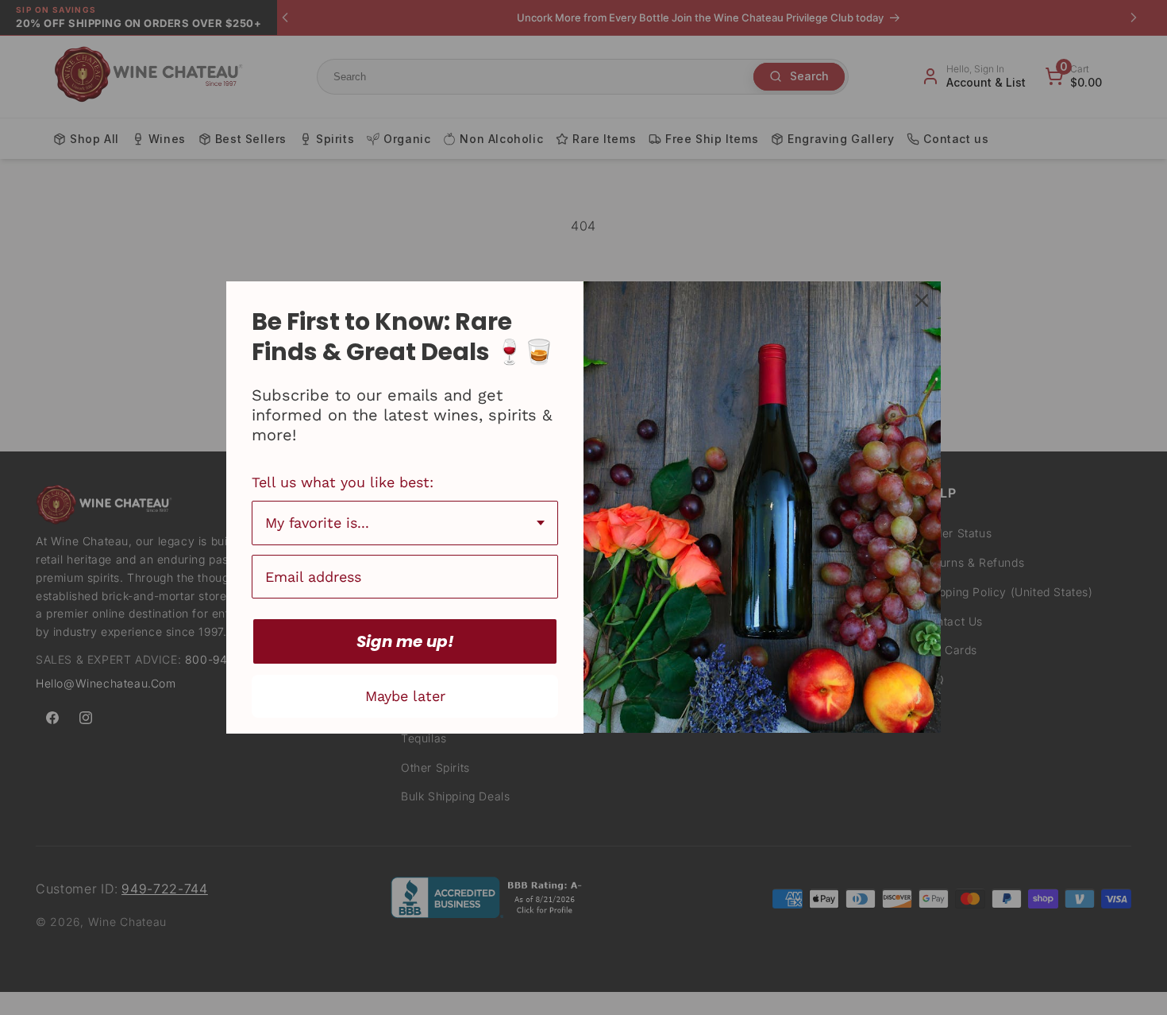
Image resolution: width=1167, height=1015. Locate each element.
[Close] (922, 300)
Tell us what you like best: (342, 482)
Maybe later (405, 696)
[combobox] (405, 523)
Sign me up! (405, 641)
